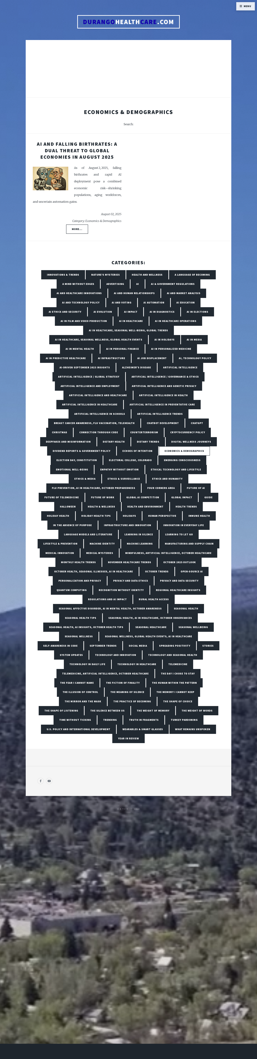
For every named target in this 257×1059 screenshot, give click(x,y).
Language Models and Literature (88, 534)
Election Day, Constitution (76, 460)
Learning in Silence (138, 534)
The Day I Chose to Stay (178, 673)
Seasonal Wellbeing (193, 627)
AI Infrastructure (111, 358)
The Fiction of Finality (123, 682)
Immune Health (199, 515)
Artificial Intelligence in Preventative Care (162, 404)
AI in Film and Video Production (84, 321)
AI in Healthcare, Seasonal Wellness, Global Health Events (98, 339)
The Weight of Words (197, 710)
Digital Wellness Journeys (191, 441)
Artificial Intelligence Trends (160, 413)
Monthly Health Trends (78, 562)
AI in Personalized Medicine (171, 348)
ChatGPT (197, 423)
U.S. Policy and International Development (78, 729)
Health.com (128, 22)
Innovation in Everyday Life (183, 525)
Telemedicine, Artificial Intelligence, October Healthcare (105, 673)
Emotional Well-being (72, 469)
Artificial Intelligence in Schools (99, 413)
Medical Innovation (60, 553)
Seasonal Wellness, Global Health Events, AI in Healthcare (148, 636)
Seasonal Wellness (79, 636)
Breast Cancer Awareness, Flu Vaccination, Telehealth (94, 423)
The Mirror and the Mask (83, 701)
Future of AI (196, 488)
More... (77, 229)
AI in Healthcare (131, 321)
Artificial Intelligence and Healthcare (98, 395)
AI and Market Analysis (184, 293)
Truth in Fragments (144, 719)
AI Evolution (103, 311)
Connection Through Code (98, 432)
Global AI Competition (142, 497)
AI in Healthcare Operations (175, 321)
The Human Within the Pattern (174, 682)
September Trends (103, 645)
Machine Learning (140, 543)
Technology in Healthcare (136, 664)
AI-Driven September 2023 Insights (85, 367)
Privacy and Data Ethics (130, 580)
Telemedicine (177, 664)
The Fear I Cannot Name (77, 682)
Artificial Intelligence (180, 367)
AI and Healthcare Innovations (79, 293)
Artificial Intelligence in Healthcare (90, 404)
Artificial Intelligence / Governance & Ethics (165, 376)
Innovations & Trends (63, 274)
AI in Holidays (164, 339)
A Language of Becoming (192, 274)
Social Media (138, 645)
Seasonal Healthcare (151, 627)
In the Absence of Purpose (72, 525)
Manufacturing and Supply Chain (189, 543)
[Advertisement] (128, 71)
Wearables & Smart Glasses (142, 729)
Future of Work (102, 497)
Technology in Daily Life (87, 664)
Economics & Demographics (184, 451)
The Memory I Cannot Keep (175, 692)
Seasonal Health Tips (80, 617)
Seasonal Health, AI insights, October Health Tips (86, 627)
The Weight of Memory (153, 710)
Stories (208, 645)
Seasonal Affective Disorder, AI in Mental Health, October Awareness (110, 608)
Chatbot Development (163, 423)
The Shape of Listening (61, 710)
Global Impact (181, 497)
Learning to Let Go (179, 534)
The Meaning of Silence (127, 692)
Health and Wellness (147, 274)
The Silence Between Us (107, 710)
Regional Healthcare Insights (178, 590)
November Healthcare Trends (129, 562)
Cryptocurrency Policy (187, 432)
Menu (247, 6)
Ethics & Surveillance (124, 478)
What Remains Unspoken (192, 729)
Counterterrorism (144, 432)
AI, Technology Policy (195, 358)
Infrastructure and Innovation (127, 525)
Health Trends (186, 506)
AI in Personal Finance (122, 348)
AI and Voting (121, 302)
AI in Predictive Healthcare (66, 358)
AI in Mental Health (80, 348)
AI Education (185, 302)
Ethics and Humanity (167, 478)
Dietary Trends (148, 441)
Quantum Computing (72, 590)
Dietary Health (114, 441)
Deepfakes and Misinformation (68, 441)
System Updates (71, 655)
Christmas (59, 432)
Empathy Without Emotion (119, 469)
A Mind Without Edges (78, 284)
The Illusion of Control (80, 692)
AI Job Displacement (152, 358)
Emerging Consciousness (182, 460)
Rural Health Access (154, 599)
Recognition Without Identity (121, 590)
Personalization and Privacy (79, 580)
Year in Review (128, 738)
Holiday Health (58, 515)
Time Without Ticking (75, 719)
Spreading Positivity (174, 645)
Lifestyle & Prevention (60, 543)
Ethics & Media (85, 478)
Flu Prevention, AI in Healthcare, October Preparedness (93, 488)
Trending (110, 719)
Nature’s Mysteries (105, 274)
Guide (208, 497)
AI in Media (194, 339)
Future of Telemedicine (61, 497)
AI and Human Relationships (134, 293)
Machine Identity (102, 543)
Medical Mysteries (99, 553)
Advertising (115, 284)
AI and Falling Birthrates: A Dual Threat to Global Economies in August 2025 (77, 150)
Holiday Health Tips (96, 515)
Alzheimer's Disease (136, 367)
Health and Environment (145, 506)
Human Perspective (162, 515)
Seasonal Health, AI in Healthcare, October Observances (150, 617)
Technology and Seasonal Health (172, 655)
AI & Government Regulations (173, 284)
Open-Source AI (192, 571)
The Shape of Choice (177, 701)
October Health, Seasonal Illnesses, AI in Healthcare (93, 571)
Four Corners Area (161, 488)
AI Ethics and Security (65, 311)
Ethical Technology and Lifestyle (176, 469)
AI (137, 284)
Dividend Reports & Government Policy (81, 451)
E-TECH (124, 808)
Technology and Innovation (115, 655)
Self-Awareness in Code (60, 645)
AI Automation (153, 302)
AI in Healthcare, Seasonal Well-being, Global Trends (128, 330)
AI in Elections (197, 311)
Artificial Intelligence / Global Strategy (88, 376)
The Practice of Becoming (132, 701)
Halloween (68, 506)
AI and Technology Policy (81, 302)
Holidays (129, 515)
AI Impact (130, 311)
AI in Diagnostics (162, 311)
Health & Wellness (101, 506)
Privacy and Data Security (179, 580)
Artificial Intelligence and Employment (90, 386)
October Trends (157, 571)
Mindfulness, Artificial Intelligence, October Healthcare (168, 553)
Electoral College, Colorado (130, 460)
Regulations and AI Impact (107, 599)
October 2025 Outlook (179, 562)
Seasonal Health (186, 608)
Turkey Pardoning (184, 719)
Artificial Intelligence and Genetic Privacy (164, 386)
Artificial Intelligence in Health (163, 395)
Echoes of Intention (137, 451)
